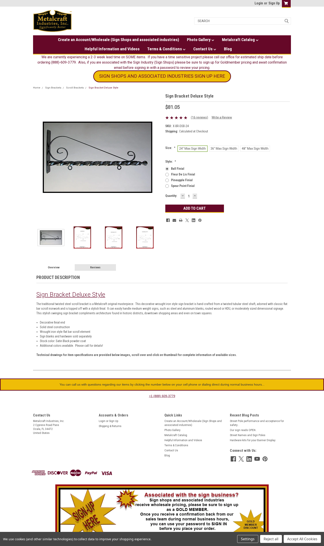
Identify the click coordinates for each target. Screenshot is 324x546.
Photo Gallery (199, 39)
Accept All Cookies (302, 539)
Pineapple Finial (182, 180)
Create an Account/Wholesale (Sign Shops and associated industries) (118, 39)
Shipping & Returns (110, 426)
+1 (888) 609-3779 (162, 396)
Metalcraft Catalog (239, 39)
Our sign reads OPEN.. (243, 430)
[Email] (174, 220)
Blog (228, 48)
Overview (54, 267)
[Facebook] (168, 220)
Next (157, 157)
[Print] (180, 220)
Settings (248, 539)
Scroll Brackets (75, 87)
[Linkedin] (193, 220)
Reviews (95, 267)
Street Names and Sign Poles (247, 435)
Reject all (271, 539)
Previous (37, 157)
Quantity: (171, 196)
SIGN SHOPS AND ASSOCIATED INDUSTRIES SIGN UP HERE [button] (162, 76)
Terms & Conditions (165, 48)
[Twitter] (187, 220)
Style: (170, 161)
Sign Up (274, 3)
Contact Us (203, 48)
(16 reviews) (199, 117)
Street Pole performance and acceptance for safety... (257, 423)
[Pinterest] (200, 220)
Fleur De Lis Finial (183, 174)
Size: (170, 148)
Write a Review (222, 117)
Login (259, 3)
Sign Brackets (53, 87)
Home (36, 87)
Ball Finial (177, 168)
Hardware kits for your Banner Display (253, 440)
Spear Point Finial (183, 186)
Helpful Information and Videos (112, 48)
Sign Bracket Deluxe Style (103, 87)
